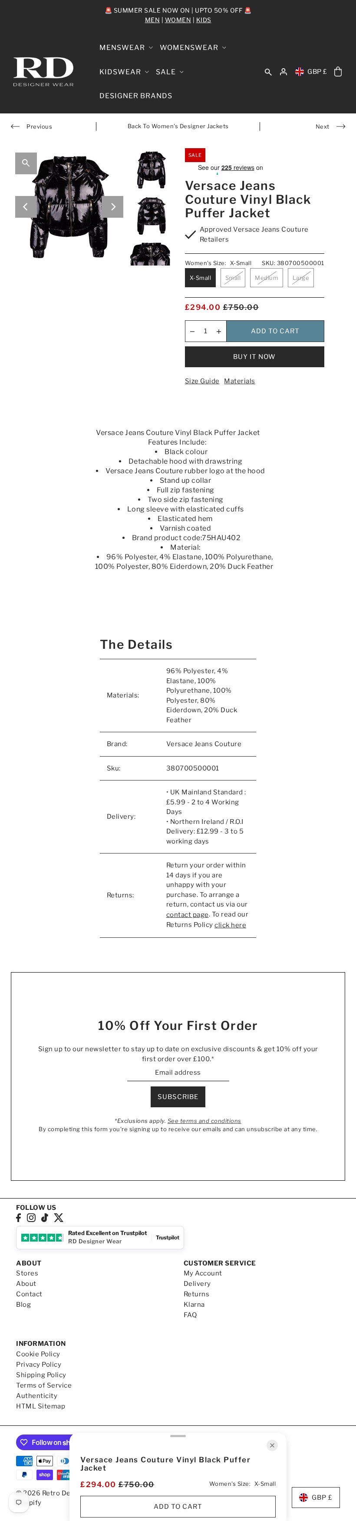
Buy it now (254, 357)
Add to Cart (275, 331)
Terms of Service (44, 1385)
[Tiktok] (44, 1217)
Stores (27, 1273)
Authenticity (36, 1396)
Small (233, 277)
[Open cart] (338, 72)
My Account (203, 1273)
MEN (152, 19)
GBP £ (317, 72)
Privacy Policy (38, 1364)
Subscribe (178, 1097)
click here (230, 925)
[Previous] (26, 207)
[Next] (112, 207)
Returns (197, 1294)
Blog (23, 1304)
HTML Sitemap (40, 1406)
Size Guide (202, 381)
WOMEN (178, 19)
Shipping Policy (41, 1375)
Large (301, 277)
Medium (266, 277)
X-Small (200, 277)
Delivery (197, 1284)
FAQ (190, 1315)
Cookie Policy (38, 1354)
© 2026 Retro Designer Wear (63, 1493)
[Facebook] (18, 1217)
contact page (187, 915)
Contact (29, 1294)
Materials (239, 381)
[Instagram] (31, 1217)
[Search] (268, 72)
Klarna (194, 1304)
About (26, 1284)
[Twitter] (59, 1217)
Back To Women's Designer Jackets (178, 126)
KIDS (203, 19)
